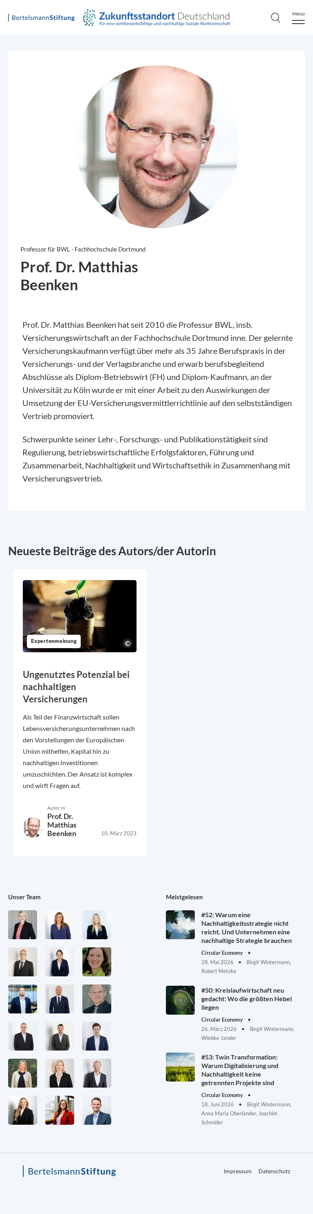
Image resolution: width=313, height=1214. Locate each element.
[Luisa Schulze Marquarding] (22, 1110)
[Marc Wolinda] (96, 1110)
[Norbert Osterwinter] (96, 998)
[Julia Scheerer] (22, 1073)
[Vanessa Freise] (96, 924)
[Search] (275, 17)
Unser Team (24, 897)
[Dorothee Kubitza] (96, 961)
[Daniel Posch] (59, 1036)
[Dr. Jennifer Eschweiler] (59, 924)
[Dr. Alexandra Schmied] (59, 1073)
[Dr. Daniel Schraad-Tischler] (96, 1073)
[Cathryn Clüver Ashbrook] (22, 924)
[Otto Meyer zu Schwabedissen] (59, 998)
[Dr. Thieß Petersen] (22, 1036)
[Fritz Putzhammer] (96, 1036)
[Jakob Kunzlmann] (22, 998)
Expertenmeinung (54, 641)
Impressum (238, 1171)
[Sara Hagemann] (59, 961)
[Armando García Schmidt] (22, 961)
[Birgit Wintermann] (59, 1110)
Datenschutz (274, 1171)
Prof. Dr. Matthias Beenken (62, 825)
